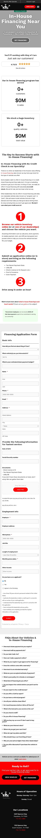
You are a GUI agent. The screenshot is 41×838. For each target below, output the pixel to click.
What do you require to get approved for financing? (21, 662)
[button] (38, 7)
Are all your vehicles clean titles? (15, 701)
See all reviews (20, 68)
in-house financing (7, 173)
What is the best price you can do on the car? (19, 709)
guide (25, 304)
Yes (5, 584)
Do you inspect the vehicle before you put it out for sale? (20, 685)
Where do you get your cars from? (15, 729)
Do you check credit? (11, 713)
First (3, 379)
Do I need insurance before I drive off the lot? (19, 705)
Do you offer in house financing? (14, 716)
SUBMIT (8, 618)
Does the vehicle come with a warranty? (17, 665)
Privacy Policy (6, 798)
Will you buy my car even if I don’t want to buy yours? (18, 721)
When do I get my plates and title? (15, 733)
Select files (20, 489)
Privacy (21, 624)
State (4, 429)
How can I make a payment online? (15, 658)
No (5, 581)
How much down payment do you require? (18, 646)
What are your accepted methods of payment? (19, 673)
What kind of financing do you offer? (16, 681)
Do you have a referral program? (14, 697)
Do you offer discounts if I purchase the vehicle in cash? (19, 745)
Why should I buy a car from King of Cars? (17, 737)
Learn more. (22, 759)
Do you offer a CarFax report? (13, 694)
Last (3, 386)
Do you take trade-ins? (11, 654)
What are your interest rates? (13, 725)
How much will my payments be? (14, 650)
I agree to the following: (11, 588)
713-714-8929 (20, 830)
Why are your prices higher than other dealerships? (21, 741)
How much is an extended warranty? (16, 669)
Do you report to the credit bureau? (15, 690)
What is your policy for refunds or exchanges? (19, 677)
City (3, 422)
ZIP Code (5, 436)
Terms (27, 624)
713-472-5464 (20, 819)
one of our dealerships (26, 227)
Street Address (6, 415)
